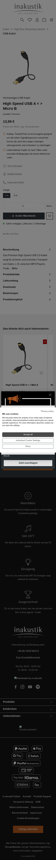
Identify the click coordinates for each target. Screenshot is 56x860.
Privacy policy (47, 411)
